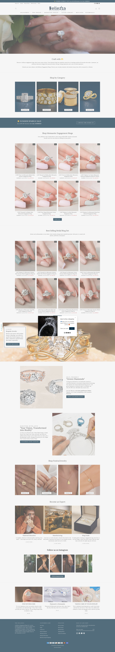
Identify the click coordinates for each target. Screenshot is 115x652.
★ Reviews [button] (1, 327)
